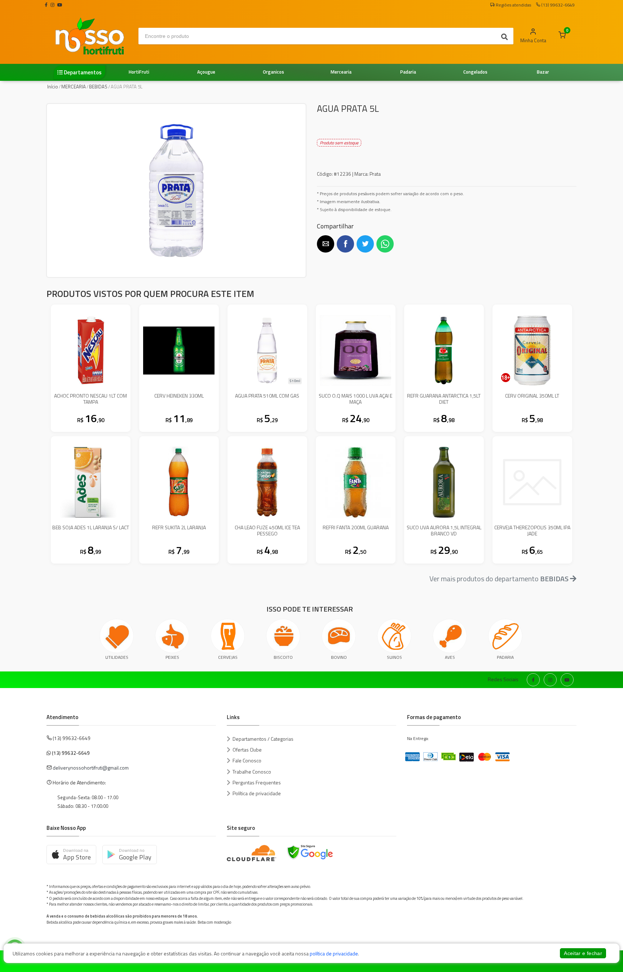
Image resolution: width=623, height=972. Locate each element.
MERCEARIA (73, 86)
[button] (325, 244)
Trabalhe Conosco (252, 771)
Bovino (339, 657)
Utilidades (116, 657)
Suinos (394, 657)
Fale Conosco (247, 760)
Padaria (505, 657)
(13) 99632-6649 (71, 753)
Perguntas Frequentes (257, 782)
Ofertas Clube (247, 749)
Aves (450, 657)
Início (52, 86)
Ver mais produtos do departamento (499, 578)
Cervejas (228, 657)
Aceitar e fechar (583, 953)
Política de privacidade (257, 793)
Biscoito (283, 657)
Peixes (172, 657)
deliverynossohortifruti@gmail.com (91, 767)
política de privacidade (334, 953)
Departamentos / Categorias (263, 739)
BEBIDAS (98, 86)
